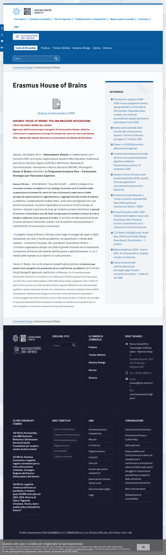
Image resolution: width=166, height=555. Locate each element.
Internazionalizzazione (65, 440)
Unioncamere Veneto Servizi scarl (100, 481)
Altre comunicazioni (135, 489)
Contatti (143, 19)
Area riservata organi (99, 489)
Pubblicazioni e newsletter (90, 19)
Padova (45, 48)
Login (91, 495)
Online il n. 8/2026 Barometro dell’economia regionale (128, 146)
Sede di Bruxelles (25, 48)
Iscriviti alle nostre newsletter (98, 471)
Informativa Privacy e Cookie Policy (136, 437)
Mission (93, 439)
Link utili (93, 463)
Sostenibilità (60, 451)
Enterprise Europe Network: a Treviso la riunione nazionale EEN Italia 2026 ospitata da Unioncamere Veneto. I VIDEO (130, 200)
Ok (143, 547)
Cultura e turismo (63, 456)
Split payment (132, 445)
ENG (16, 27)
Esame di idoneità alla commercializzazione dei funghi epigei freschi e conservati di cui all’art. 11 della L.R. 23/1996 (131, 270)
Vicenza (107, 48)
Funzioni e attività (40, 19)
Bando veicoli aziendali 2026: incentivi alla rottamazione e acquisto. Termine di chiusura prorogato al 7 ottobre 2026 (128, 133)
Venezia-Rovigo (81, 48)
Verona (97, 48)
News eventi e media (122, 19)
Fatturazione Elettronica (138, 429)
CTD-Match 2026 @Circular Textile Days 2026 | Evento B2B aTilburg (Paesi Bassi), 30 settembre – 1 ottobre (131, 238)
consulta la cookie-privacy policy (79, 549)
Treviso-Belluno (61, 48)
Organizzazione (97, 451)
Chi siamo (19, 19)
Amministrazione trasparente (98, 431)
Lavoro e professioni (64, 429)
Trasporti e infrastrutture (67, 435)
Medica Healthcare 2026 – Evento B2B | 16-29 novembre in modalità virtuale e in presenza (131, 253)
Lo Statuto (94, 445)
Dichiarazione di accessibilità (133, 497)
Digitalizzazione (62, 445)
